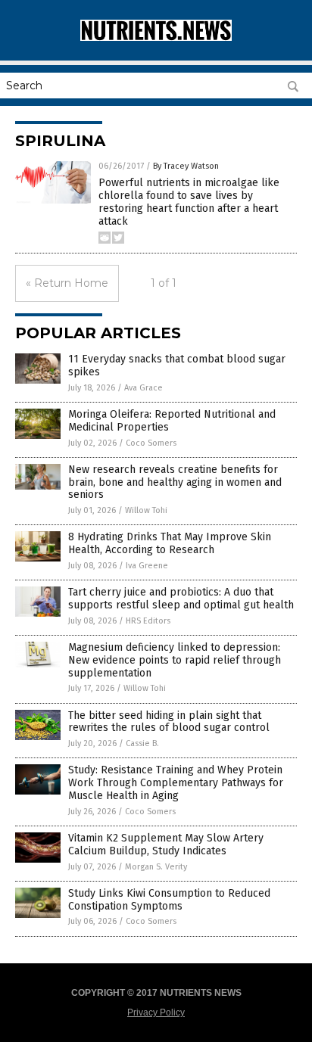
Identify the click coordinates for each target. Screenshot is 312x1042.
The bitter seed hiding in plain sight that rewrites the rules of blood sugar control (169, 722)
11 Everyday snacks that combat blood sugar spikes (176, 365)
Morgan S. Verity (156, 867)
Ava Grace (143, 388)
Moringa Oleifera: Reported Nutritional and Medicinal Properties (172, 421)
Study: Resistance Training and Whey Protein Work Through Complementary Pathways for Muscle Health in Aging (175, 783)
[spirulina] (156, 38)
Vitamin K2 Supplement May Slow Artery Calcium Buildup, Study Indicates (166, 844)
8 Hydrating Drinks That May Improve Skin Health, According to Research (169, 543)
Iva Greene (147, 566)
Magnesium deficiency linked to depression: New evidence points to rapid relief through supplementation (174, 660)
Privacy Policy (156, 1012)
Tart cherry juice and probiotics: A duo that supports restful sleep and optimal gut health (181, 598)
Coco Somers (151, 443)
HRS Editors (148, 621)
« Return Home (67, 283)
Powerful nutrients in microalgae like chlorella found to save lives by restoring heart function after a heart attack (188, 201)
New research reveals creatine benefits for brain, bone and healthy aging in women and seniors (175, 482)
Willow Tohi (146, 510)
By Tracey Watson (186, 166)
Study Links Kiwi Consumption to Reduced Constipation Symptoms (169, 900)
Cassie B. (142, 743)
